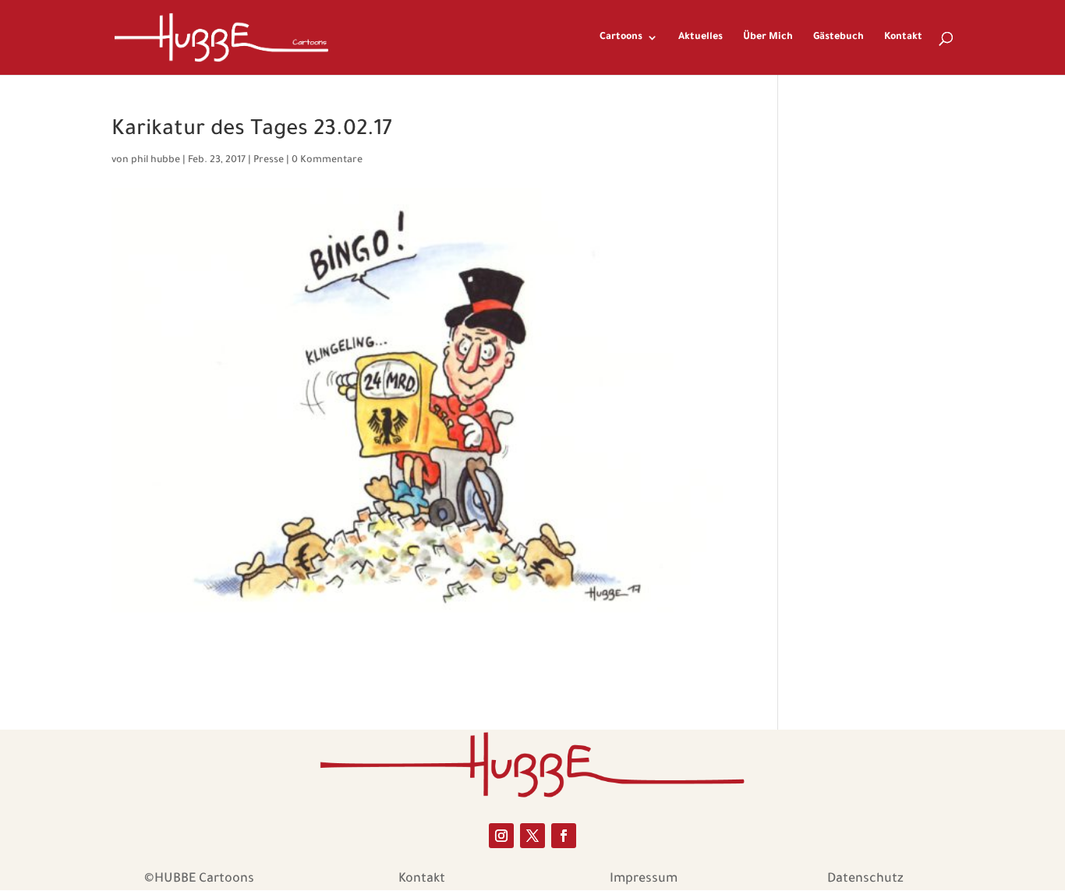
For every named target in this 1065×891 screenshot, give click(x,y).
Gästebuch (838, 37)
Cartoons (621, 37)
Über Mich (768, 37)
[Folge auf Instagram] (501, 835)
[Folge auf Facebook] (563, 835)
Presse (268, 160)
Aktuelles (700, 37)
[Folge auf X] (532, 835)
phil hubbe (155, 160)
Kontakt (903, 37)
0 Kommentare (327, 160)
